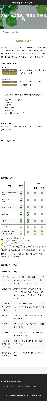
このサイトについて (9, 386)
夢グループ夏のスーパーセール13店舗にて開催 (32, 71)
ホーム (11, 381)
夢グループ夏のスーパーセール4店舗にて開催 (32, 83)
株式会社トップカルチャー (23, 3)
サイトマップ (38, 386)
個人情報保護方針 (25, 386)
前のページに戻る (12, 32)
